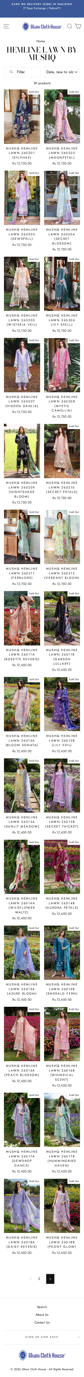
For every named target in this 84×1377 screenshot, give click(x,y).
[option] (42, 6)
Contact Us (42, 1322)
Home (40, 41)
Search (42, 1307)
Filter (20, 72)
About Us (42, 1314)
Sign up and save (42, 1337)
